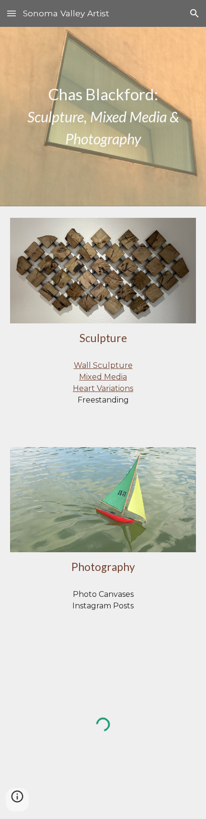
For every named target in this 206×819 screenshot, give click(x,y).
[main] (103, 117)
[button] (11, 13)
